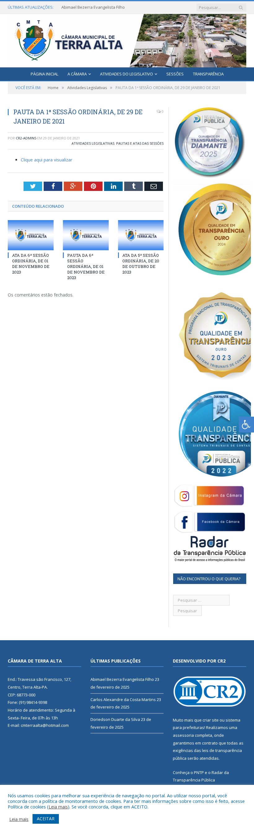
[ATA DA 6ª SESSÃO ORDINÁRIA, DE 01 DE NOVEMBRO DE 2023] (31, 235)
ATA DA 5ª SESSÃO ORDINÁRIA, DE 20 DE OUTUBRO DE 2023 (140, 263)
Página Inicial (44, 74)
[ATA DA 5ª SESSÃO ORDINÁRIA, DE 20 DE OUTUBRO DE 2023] (141, 235)
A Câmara (77, 74)
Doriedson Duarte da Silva (115, 719)
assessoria (183, 735)
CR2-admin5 (26, 138)
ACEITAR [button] (46, 819)
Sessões (175, 74)
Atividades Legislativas (93, 143)
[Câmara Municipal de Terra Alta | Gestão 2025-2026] (127, 39)
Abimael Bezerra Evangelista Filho (122, 679)
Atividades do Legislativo (126, 74)
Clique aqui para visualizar (46, 160)
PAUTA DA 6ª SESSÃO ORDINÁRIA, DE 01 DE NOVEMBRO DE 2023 (86, 266)
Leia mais (58, 806)
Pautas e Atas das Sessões (140, 143)
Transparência (208, 74)
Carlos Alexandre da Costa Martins (94, 7)
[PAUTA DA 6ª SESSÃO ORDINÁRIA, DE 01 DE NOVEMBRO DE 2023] (86, 235)
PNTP (199, 772)
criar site (211, 720)
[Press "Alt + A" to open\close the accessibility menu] (246, 424)
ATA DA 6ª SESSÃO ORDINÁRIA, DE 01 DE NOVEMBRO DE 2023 (31, 263)
